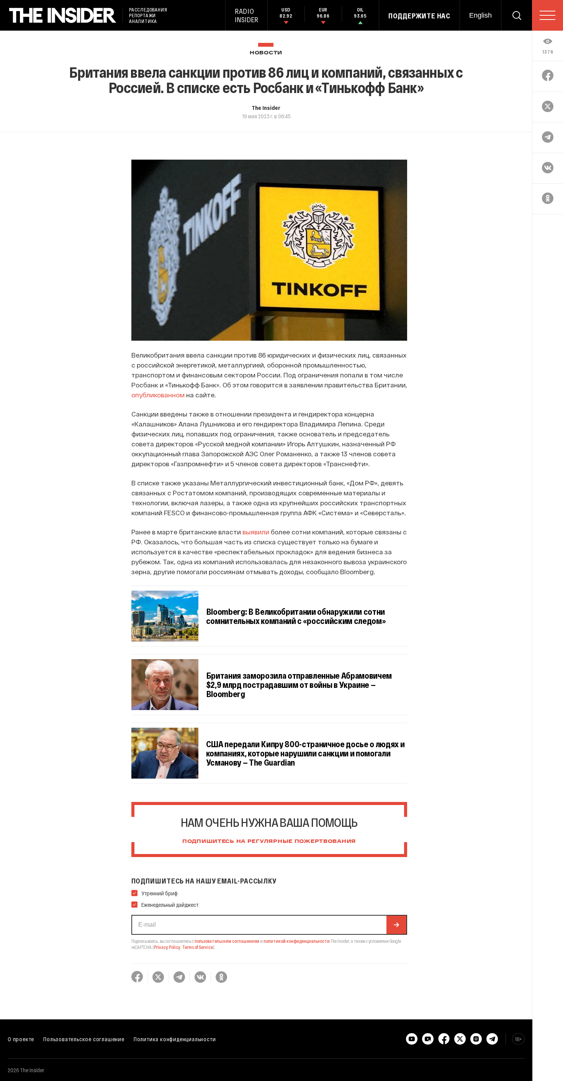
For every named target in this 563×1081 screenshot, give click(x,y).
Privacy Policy (167, 947)
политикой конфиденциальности (296, 941)
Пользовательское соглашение (83, 1038)
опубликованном (158, 394)
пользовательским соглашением (227, 941)
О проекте (21, 1038)
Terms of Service (197, 947)
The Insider (266, 107)
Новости (266, 53)
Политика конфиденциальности (175, 1038)
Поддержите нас (419, 15)
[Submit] (396, 925)
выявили (255, 532)
